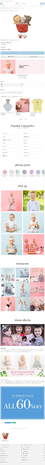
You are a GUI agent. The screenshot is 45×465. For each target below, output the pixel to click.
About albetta (22, 320)
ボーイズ (25, 139)
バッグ (4, 143)
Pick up (22, 186)
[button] (1, 4)
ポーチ (4, 146)
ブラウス (25, 133)
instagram (22, 263)
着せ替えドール (27, 136)
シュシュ (4, 149)
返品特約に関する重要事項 (6, 49)
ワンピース (5, 133)
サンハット (26, 146)
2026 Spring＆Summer (22, 75)
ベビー (4, 136)
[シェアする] (2, 422)
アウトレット (26, 155)
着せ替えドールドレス (7, 139)
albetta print (22, 165)
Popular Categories (22, 125)
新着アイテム (5, 155)
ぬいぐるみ (5, 152)
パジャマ (25, 149)
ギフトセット (26, 152)
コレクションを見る (22, 77)
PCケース (26, 143)
